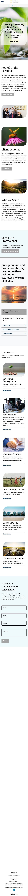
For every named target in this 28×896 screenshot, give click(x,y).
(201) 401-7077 (15, 875)
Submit (5, 641)
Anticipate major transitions (11, 329)
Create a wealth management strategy (11, 311)
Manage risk (6, 325)
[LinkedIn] (14, 890)
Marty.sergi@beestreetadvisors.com (14, 887)
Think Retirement (7, 333)
